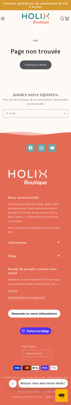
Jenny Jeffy (40, 377)
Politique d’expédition (29, 392)
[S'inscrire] (64, 113)
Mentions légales (54, 397)
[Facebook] (31, 148)
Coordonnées (49, 392)
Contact (12, 290)
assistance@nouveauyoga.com (26, 297)
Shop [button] (12, 256)
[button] (3, 18)
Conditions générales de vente (27, 397)
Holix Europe (18, 377)
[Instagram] (41, 148)
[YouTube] (52, 148)
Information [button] (17, 242)
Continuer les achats (35, 64)
